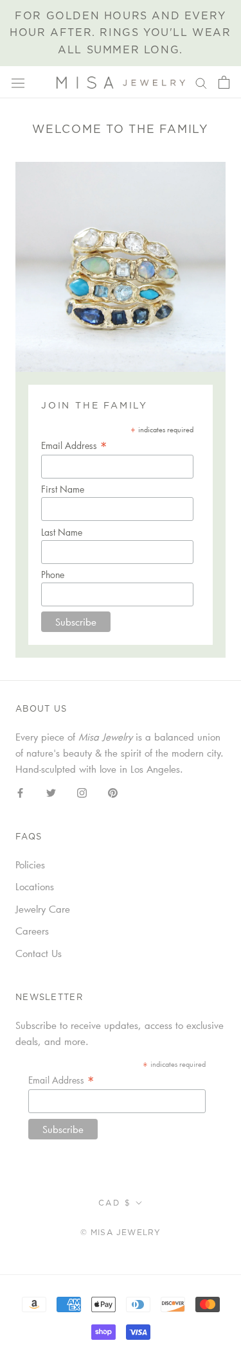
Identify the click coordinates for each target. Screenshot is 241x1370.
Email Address (74, 445)
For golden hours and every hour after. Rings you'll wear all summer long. (120, 33)
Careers (32, 930)
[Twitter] (51, 792)
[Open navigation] (18, 82)
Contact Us (38, 953)
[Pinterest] (113, 792)
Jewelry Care (42, 908)
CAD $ (114, 1203)
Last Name (61, 532)
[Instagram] (82, 792)
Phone (52, 574)
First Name (62, 489)
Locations (34, 886)
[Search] (201, 82)
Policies (30, 864)
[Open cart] (224, 82)
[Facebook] (20, 792)
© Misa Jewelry (120, 1232)
